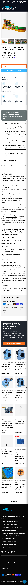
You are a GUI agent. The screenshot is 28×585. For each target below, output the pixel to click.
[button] (22, 7)
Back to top (14, 501)
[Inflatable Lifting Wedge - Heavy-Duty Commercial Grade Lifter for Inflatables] (7, 410)
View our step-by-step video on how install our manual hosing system (15, 148)
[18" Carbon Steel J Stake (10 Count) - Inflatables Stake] (21, 410)
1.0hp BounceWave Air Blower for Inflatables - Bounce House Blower (7, 394)
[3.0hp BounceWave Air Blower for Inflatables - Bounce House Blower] (21, 382)
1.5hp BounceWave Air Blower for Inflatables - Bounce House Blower (20, 367)
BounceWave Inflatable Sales (10, 581)
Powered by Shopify (21, 581)
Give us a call (12, 135)
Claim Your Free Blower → (14, 3)
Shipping (3, 55)
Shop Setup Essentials (14, 343)
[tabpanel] (14, 233)
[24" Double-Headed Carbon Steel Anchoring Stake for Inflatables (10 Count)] (7, 441)
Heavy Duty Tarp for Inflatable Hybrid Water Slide (7, 486)
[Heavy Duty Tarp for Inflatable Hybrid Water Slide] (7, 473)
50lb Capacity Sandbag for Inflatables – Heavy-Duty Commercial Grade (20, 456)
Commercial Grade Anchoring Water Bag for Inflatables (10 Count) (20, 486)
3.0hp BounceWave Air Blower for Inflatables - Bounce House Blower (20, 394)
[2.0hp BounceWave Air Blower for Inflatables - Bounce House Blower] (7, 354)
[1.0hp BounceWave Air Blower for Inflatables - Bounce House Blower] (7, 382)
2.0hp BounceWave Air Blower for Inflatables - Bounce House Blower (7, 367)
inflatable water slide (11, 217)
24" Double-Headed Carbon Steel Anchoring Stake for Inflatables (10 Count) (7, 454)
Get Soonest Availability (14, 70)
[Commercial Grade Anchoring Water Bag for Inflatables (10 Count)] (21, 473)
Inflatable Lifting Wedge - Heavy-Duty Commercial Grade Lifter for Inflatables (7, 424)
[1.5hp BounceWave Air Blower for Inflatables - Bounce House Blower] (21, 354)
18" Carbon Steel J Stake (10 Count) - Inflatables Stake (20, 421)
